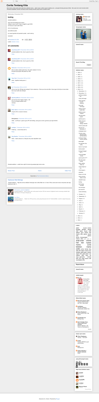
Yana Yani (14, 78)
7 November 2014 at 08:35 (24, 136)
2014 (79, 89)
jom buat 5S (82, 189)
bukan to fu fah (82, 174)
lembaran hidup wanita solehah (83, 138)
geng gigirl (81, 141)
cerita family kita (86, 249)
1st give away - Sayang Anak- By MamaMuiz (83, 134)
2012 (79, 218)
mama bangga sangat (82, 155)
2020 (79, 76)
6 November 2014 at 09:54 (24, 109)
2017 (79, 83)
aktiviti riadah (86, 238)
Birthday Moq (81, 319)
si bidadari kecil (82, 131)
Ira (12, 87)
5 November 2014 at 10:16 (23, 78)
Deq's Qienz (15, 109)
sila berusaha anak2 (82, 116)
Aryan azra (87, 16)
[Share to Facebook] (30, 39)
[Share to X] (28, 39)
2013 (79, 215)
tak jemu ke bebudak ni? (82, 128)
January (81, 213)
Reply (13, 54)
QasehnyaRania (16, 97)
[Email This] (25, 39)
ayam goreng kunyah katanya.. (82, 102)
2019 (79, 78)
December (81, 91)
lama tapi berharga (81, 106)
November (81, 93)
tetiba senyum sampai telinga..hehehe (83, 122)
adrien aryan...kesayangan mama (83, 237)
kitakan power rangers (82, 112)
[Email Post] (22, 39)
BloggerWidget (88, 389)
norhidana (80, 306)
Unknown (14, 67)
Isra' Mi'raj (16, 197)
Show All (89, 329)
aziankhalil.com (82, 317)
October (81, 194)
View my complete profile (87, 19)
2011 (79, 220)
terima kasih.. (82, 149)
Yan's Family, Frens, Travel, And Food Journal (83, 323)
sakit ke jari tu (82, 118)
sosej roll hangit (82, 98)
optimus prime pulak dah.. (82, 109)
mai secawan (82, 187)
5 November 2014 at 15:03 (27, 97)
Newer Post (11, 170)
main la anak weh (83, 125)
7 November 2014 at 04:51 (23, 127)
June (80, 202)
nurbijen (14, 127)
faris (79, 346)
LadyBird (81, 376)
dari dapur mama (83, 250)
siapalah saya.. (82, 179)
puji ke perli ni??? (83, 157)
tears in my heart (83, 146)
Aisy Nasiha (15, 136)
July (80, 200)
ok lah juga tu (82, 170)
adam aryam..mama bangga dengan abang (83, 228)
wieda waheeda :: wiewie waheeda (82, 351)
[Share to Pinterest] (31, 39)
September (82, 196)
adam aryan (83, 231)
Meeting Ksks (81, 347)
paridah (81, 372)
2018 (79, 80)
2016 (79, 85)
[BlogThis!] (27, 39)
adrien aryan (87, 234)
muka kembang (82, 191)
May (80, 204)
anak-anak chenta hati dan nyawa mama (83, 243)
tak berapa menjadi (81, 184)
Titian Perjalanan (82, 312)
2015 (79, 87)
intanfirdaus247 (16, 49)
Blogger (58, 398)
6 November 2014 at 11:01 (25, 118)
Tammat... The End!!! (82, 337)
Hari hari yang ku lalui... (84, 300)
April (80, 207)
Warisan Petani (83, 386)
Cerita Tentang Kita (17, 5)
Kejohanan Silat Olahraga (15, 180)
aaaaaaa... (81, 172)
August (81, 198)
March (80, 209)
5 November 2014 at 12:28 (20, 87)
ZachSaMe (82, 379)
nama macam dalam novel (82, 177)
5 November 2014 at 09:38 (26, 49)
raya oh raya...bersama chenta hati (83, 257)
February (81, 211)
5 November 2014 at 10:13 (23, 67)
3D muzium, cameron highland (21, 189)
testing (80, 182)
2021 (79, 74)
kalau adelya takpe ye (82, 164)
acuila (79, 340)
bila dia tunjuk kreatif (82, 160)
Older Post (68, 170)
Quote (79, 353)
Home (39, 170)
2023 (79, 72)
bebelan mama (15, 41)
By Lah (79, 277)
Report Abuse (80, 264)
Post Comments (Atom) (43, 176)
